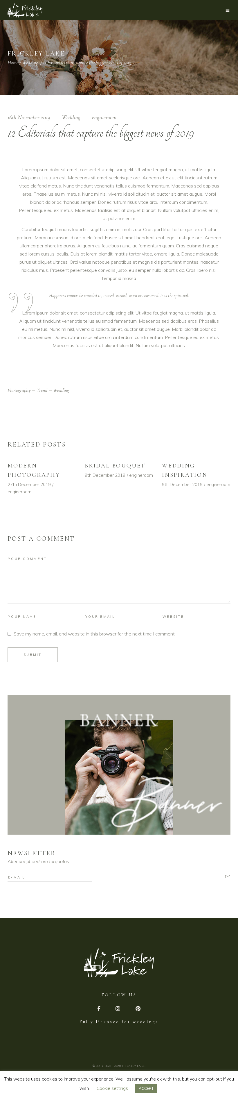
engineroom (104, 117)
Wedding (30, 62)
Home (13, 62)
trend (42, 390)
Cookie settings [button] (112, 1088)
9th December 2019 (105, 475)
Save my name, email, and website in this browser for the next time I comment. (95, 634)
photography (19, 390)
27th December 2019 (29, 484)
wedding (61, 390)
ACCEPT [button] (146, 1088)
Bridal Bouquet (115, 465)
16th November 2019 (30, 117)
